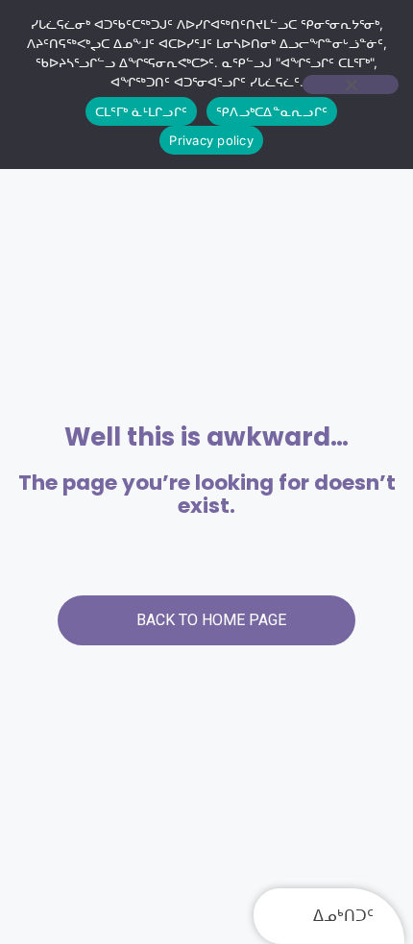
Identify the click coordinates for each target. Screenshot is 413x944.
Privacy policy (211, 140)
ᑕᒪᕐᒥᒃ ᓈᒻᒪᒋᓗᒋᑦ (141, 111)
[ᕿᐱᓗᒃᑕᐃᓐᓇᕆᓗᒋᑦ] (351, 84)
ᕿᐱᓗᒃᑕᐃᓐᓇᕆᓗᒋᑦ (272, 111)
